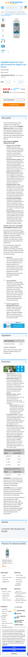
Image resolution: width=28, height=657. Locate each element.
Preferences (14, 653)
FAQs (9, 591)
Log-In (4, 575)
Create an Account (7, 577)
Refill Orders (19, 579)
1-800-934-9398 (20, 610)
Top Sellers (4, 609)
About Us (4, 591)
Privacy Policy (5, 593)
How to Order (19, 575)
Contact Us (5, 598)
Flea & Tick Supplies (7, 611)
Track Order (5, 579)
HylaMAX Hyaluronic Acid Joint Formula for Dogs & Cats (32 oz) (7, 562)
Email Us (19, 613)
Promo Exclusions (6, 600)
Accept (14, 647)
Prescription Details (21, 577)
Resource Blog (19, 602)
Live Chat (19, 607)
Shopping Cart (5, 581)
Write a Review (4, 72)
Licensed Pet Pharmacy (20, 621)
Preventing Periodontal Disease (20, 595)
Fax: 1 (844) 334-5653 (21, 616)
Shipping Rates (6, 595)
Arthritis (4, 619)
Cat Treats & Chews (7, 627)
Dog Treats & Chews (7, 623)
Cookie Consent (18, 624)
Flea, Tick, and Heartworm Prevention (20, 599)
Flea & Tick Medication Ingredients (20, 592)
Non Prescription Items (11, 11)
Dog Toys (4, 621)
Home (2, 11)
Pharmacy (4, 613)
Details (23, 89)
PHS (6, 12)
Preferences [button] (5, 644)
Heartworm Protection (4, 616)
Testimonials (19, 581)
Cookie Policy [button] (18, 641)
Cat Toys (4, 625)
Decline (14, 650)
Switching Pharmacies (18, 584)
